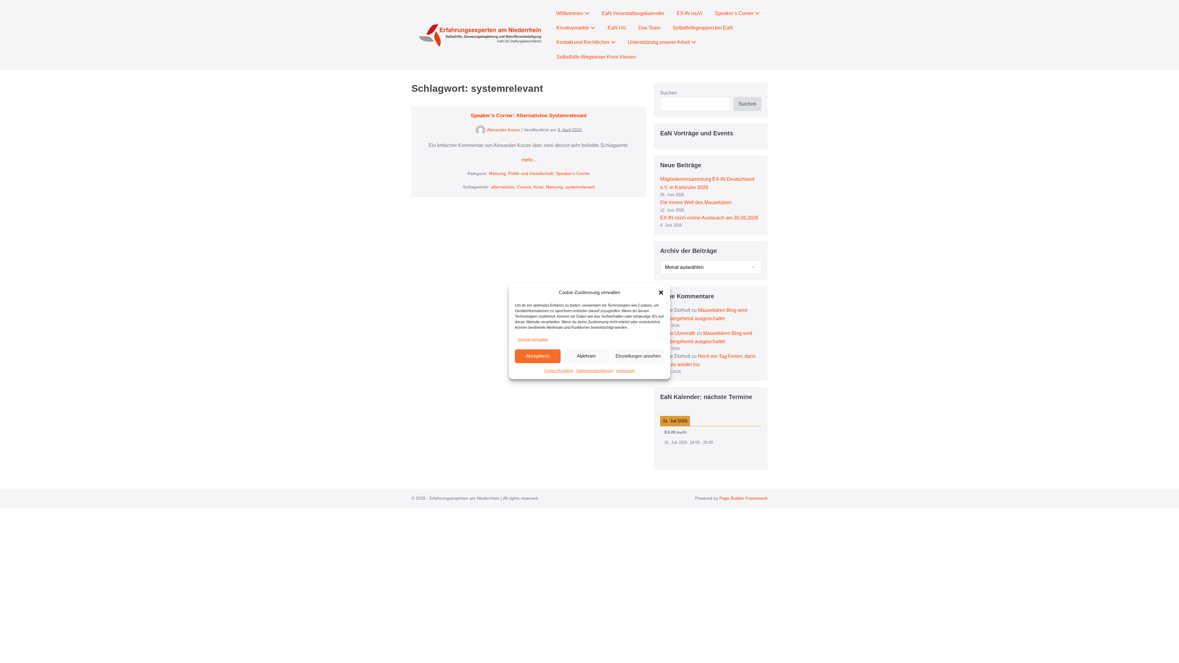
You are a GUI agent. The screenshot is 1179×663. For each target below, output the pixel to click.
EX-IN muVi (689, 13)
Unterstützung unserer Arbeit (659, 42)
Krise (538, 186)
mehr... (529, 160)
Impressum (625, 371)
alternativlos (502, 186)
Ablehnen (586, 356)
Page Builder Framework (743, 498)
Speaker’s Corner (735, 13)
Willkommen (570, 13)
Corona (524, 186)
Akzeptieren (538, 356)
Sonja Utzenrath (677, 333)
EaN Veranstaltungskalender (633, 13)
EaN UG (617, 27)
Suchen (668, 92)
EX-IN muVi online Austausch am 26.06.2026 (709, 217)
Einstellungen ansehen (638, 356)
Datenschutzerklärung (594, 371)
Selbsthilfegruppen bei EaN (703, 27)
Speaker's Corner (573, 173)
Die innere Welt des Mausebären (696, 202)
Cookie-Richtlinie (558, 371)
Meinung (497, 173)
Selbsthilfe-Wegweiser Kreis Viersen (596, 57)
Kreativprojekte (573, 27)
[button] (661, 292)
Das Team (649, 27)
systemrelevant (580, 186)
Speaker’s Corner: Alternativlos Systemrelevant (529, 115)
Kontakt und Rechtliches (583, 42)
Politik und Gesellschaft (530, 173)
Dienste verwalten (533, 339)
